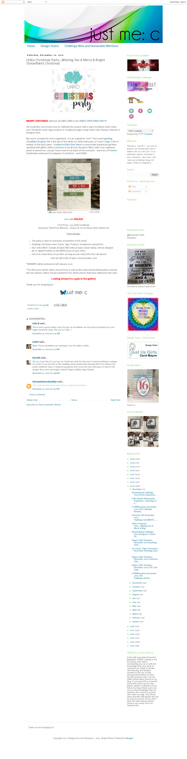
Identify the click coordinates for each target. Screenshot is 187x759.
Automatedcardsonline (44, 382)
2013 (132, 646)
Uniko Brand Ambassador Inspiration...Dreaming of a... (144, 501)
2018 (132, 626)
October (136, 587)
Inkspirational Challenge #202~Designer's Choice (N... (143, 534)
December (137, 489)
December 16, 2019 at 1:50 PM (45, 389)
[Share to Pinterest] (65, 305)
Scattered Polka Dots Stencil (68, 145)
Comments (135, 191)
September (137, 591)
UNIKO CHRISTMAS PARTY (92, 121)
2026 (132, 459)
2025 (132, 463)
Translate (148, 134)
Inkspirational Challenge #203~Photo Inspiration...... (145, 494)
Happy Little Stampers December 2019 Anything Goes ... (144, 542)
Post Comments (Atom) (50, 405)
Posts (133, 187)
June (134, 602)
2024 (132, 467)
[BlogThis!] (58, 305)
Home (31, 46)
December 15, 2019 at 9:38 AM (46, 373)
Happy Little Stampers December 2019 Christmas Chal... (145, 559)
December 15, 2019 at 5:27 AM (46, 349)
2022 (132, 474)
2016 (132, 634)
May (134, 606)
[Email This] (55, 305)
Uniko (36, 309)
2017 (132, 630)
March (135, 614)
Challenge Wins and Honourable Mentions (91, 46)
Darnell (36, 358)
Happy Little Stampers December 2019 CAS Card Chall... (144, 567)
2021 (132, 478)
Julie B (35, 324)
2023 (132, 470)
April (134, 610)
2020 (133, 482)
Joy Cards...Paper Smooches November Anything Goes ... (145, 551)
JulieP (35, 342)
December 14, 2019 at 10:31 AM (46, 334)
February (136, 618)
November (137, 583)
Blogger (129, 738)
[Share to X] (60, 305)
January (136, 622)
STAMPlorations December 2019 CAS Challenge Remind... (144, 509)
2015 (132, 638)
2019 (132, 486)
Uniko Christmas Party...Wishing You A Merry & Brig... (142, 526)
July (134, 598)
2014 (132, 642)
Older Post (115, 400)
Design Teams (50, 46)
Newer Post (32, 400)
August (135, 595)
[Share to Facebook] (63, 305)
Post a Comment (37, 395)
